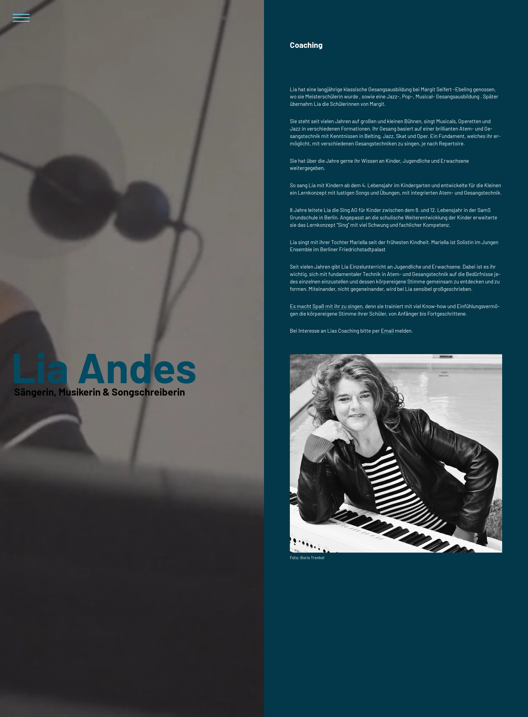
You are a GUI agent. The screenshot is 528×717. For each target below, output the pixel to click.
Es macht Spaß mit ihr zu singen (326, 306)
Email (387, 330)
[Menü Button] (21, 20)
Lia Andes (104, 366)
